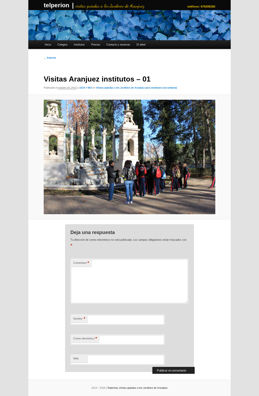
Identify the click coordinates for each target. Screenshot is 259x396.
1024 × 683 (85, 87)
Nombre (79, 318)
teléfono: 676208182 (201, 6)
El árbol (141, 44)
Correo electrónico (85, 338)
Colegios (62, 44)
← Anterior (50, 57)
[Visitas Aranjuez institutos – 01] (129, 157)
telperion (56, 5)
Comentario (81, 262)
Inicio (48, 44)
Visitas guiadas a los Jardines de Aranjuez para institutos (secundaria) (136, 87)
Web (76, 358)
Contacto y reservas (118, 44)
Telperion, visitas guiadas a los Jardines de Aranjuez (137, 387)
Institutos (79, 44)
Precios (95, 44)
